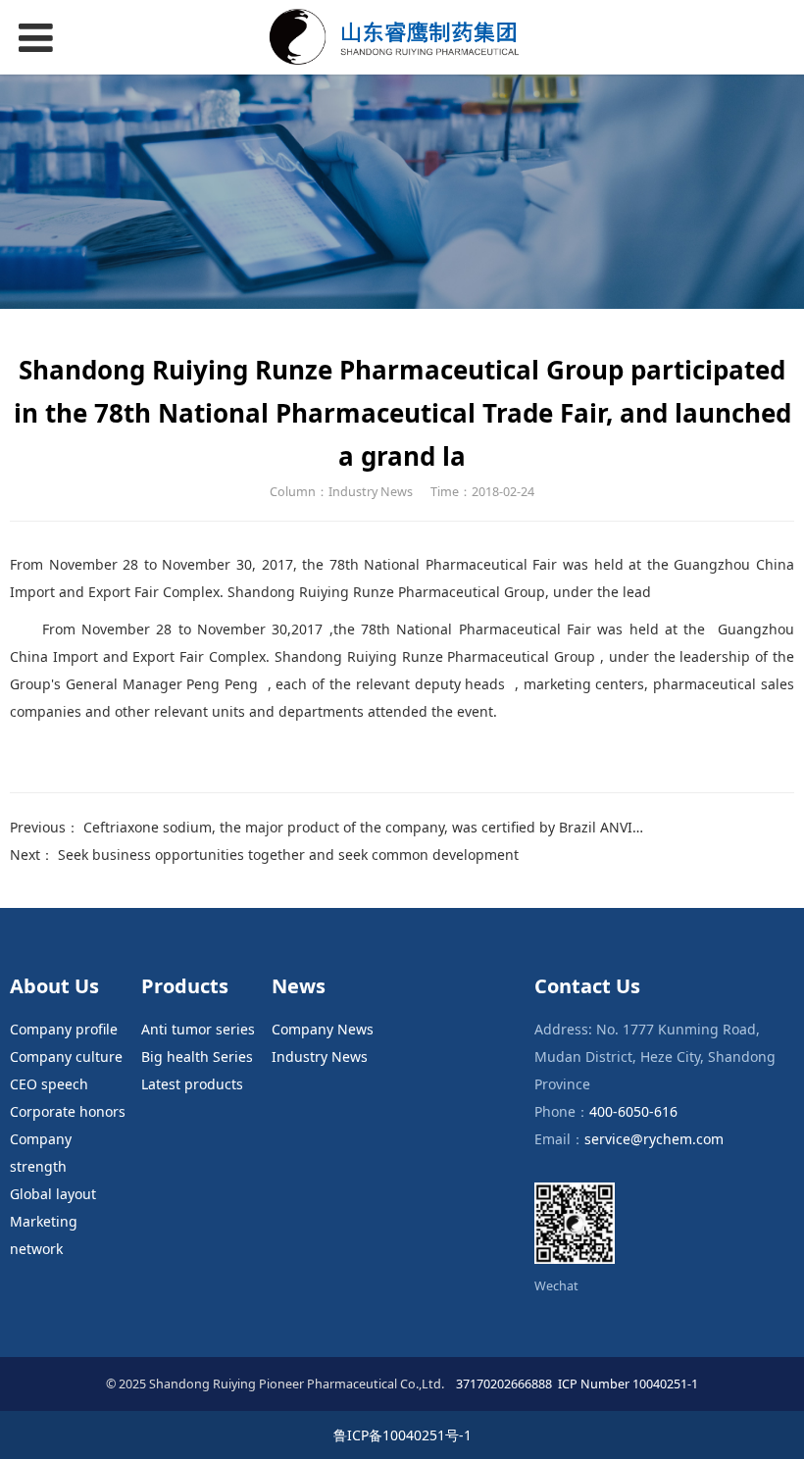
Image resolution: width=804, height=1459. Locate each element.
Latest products (192, 1084)
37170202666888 (502, 1384)
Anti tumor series (198, 1029)
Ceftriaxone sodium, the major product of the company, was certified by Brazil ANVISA (366, 827)
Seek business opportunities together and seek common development (288, 854)
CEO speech (49, 1084)
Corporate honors (68, 1111)
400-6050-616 (633, 1111)
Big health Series (197, 1056)
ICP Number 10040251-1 (628, 1384)
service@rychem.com (654, 1139)
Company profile (64, 1029)
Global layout (53, 1193)
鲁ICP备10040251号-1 (402, 1435)
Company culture (66, 1056)
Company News (323, 1029)
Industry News (320, 1056)
